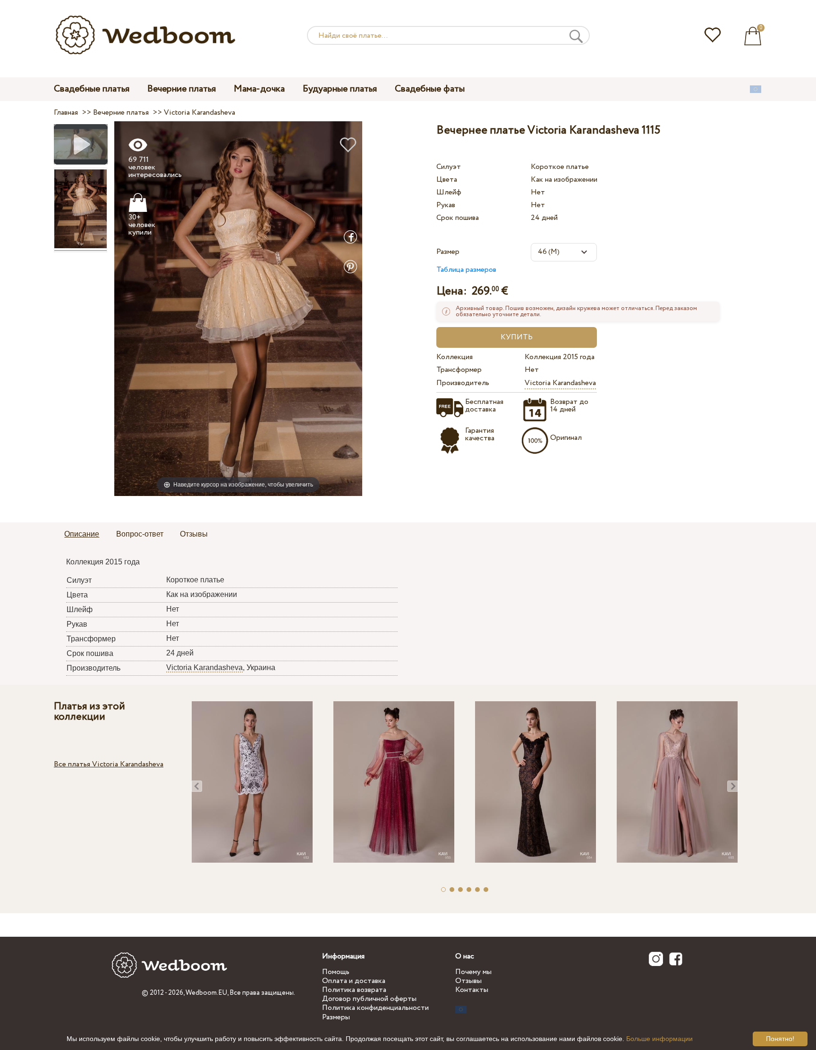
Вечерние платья (181, 89)
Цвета (446, 179)
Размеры (336, 1017)
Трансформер (459, 369)
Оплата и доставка (353, 980)
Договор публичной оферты (369, 998)
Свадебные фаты (430, 89)
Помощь (335, 971)
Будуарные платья (340, 89)
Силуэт (448, 166)
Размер (447, 251)
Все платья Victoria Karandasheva (108, 764)
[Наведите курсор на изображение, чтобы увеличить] (238, 308)
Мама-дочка (259, 89)
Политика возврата (354, 989)
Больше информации (659, 1038)
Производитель (462, 382)
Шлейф (448, 192)
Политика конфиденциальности (375, 1007)
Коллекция (454, 357)
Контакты (471, 989)
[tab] (82, 535)
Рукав (445, 205)
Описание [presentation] (81, 534)
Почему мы (473, 971)
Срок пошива (457, 217)
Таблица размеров (466, 269)
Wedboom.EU (206, 993)
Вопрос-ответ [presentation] (139, 534)
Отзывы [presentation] (194, 534)
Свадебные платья (91, 89)
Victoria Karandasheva (560, 383)
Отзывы (468, 980)
